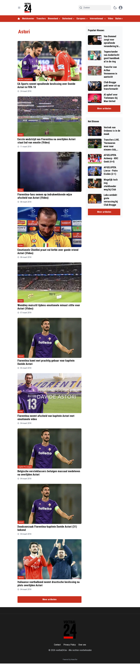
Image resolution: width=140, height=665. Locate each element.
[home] (19, 18)
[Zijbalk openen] (19, 7)
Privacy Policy (69, 644)
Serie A (21, 356)
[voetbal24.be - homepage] (27, 7)
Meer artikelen (49, 599)
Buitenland (67, 18)
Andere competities (25, 79)
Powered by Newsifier (70, 659)
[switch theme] (115, 8)
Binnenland (53, 18)
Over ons (82, 644)
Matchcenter (28, 18)
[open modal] (120, 8)
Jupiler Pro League (25, 467)
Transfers (41, 18)
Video (110, 18)
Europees (81, 18)
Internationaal (96, 18)
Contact (57, 644)
